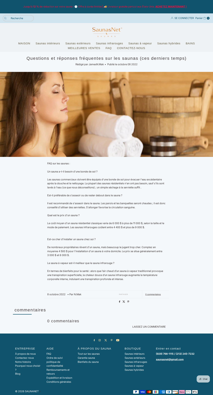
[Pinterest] (111, 340)
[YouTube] (117, 340)
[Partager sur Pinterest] (128, 301)
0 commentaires (153, 294)
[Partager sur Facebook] (120, 301)
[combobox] (18, 18)
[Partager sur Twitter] (124, 301)
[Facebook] (94, 340)
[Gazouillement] (105, 340)
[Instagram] (100, 340)
